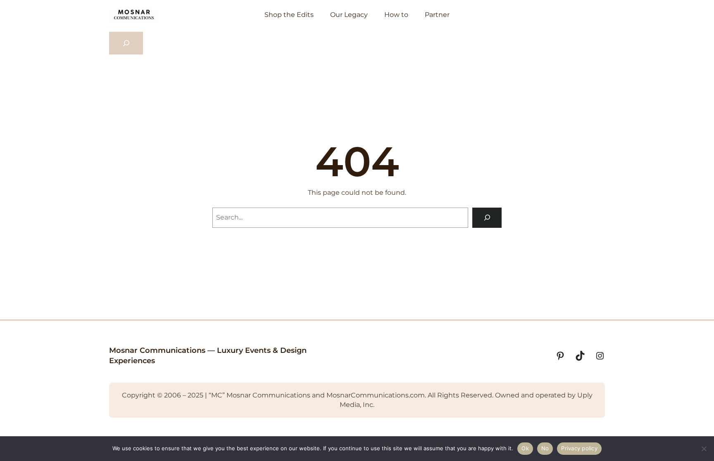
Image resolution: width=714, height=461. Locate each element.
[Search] (487, 218)
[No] (704, 448)
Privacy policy (579, 448)
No (545, 448)
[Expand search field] (126, 43)
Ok (525, 448)
